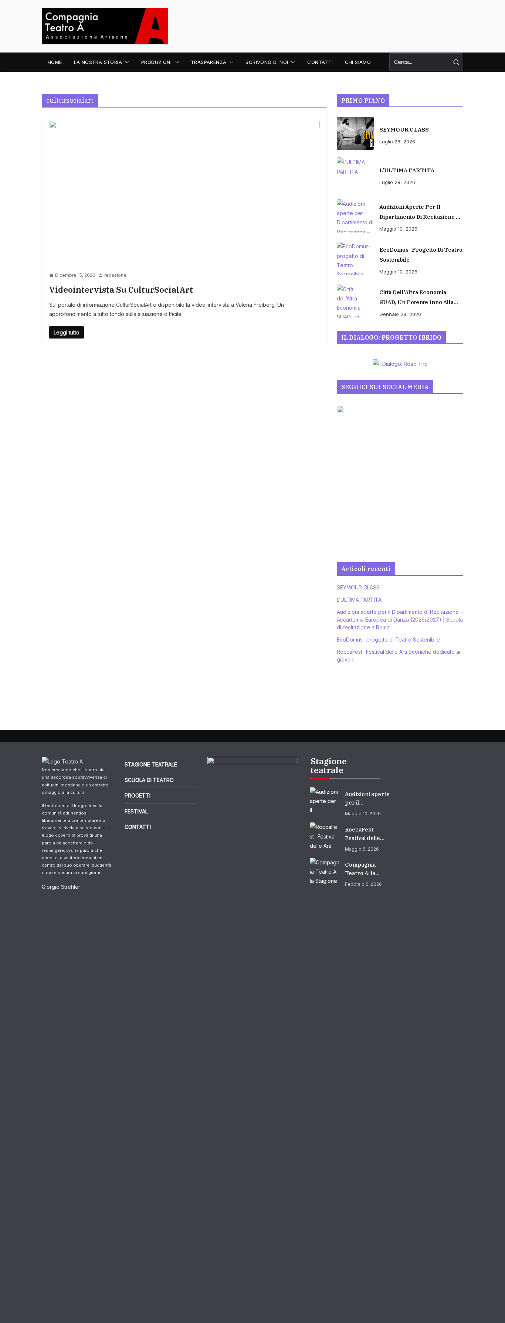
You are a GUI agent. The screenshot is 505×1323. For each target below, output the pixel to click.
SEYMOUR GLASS (404, 129)
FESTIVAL (136, 811)
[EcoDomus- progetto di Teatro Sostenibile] (355, 258)
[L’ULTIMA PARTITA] (355, 174)
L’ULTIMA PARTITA (406, 170)
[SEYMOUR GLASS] (355, 133)
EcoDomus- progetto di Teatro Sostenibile (420, 254)
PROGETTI (137, 795)
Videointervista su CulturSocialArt (121, 289)
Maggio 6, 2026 (362, 849)
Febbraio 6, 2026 (363, 884)
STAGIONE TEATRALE (151, 764)
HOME (55, 62)
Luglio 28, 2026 (397, 141)
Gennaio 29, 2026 (400, 314)
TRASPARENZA (208, 62)
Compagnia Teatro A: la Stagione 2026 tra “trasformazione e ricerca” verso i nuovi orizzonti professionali (367, 869)
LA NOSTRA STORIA (98, 62)
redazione (115, 275)
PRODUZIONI (156, 62)
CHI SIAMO (358, 62)
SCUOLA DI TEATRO (149, 780)
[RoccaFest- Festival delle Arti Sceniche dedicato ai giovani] (324, 837)
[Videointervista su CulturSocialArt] (184, 196)
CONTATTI (320, 62)
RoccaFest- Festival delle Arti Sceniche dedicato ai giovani (363, 834)
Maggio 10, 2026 (398, 229)
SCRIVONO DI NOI (266, 62)
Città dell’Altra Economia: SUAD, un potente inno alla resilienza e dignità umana (416, 298)
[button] (125, 62)
